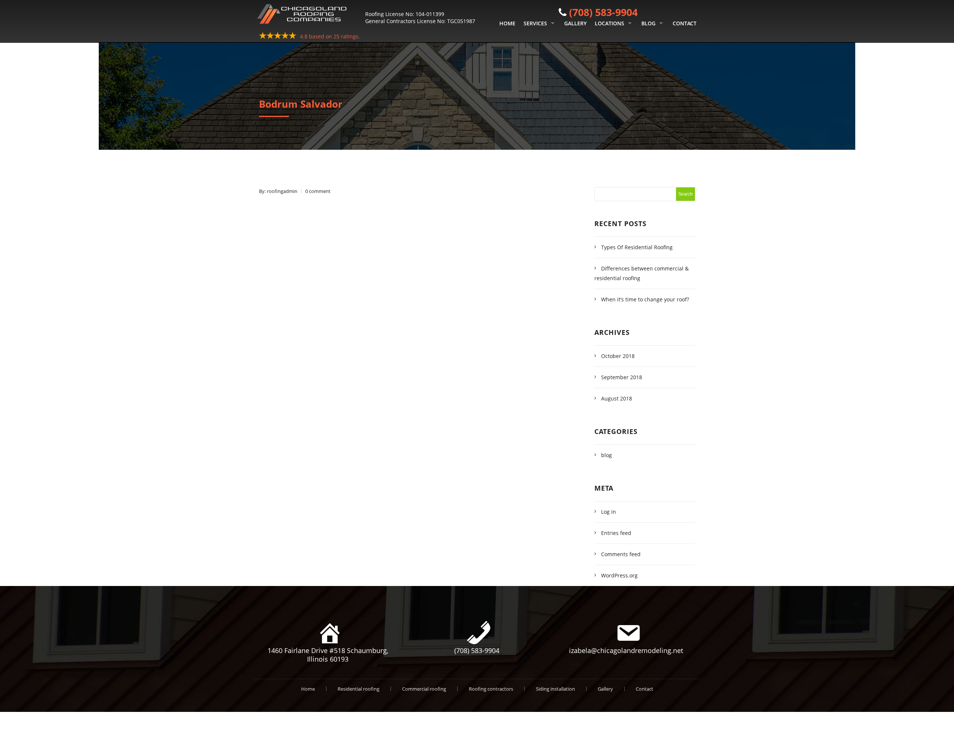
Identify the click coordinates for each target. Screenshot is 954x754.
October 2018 (618, 355)
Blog (648, 23)
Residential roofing (358, 688)
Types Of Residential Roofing (637, 247)
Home (507, 23)
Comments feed (621, 554)
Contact (684, 23)
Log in (608, 511)
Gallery (575, 23)
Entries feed (616, 532)
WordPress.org (619, 575)
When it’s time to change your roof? (645, 299)
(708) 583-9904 (603, 12)
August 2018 (616, 398)
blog (606, 455)
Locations (609, 23)
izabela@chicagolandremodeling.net (626, 650)
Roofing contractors (491, 688)
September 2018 (621, 377)
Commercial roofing (424, 688)
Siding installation (555, 688)
